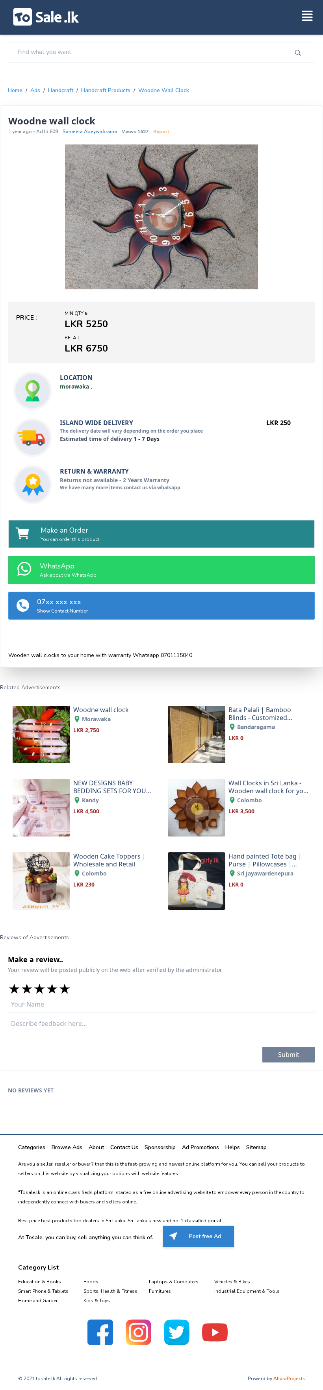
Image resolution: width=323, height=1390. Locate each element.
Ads (35, 90)
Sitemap (256, 1147)
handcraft (60, 90)
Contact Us (124, 1147)
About (96, 1147)
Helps (232, 1147)
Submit (288, 1054)
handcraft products (105, 90)
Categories (31, 1147)
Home (15, 90)
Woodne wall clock (163, 90)
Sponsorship (160, 1147)
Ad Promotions (200, 1147)
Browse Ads (67, 1147)
